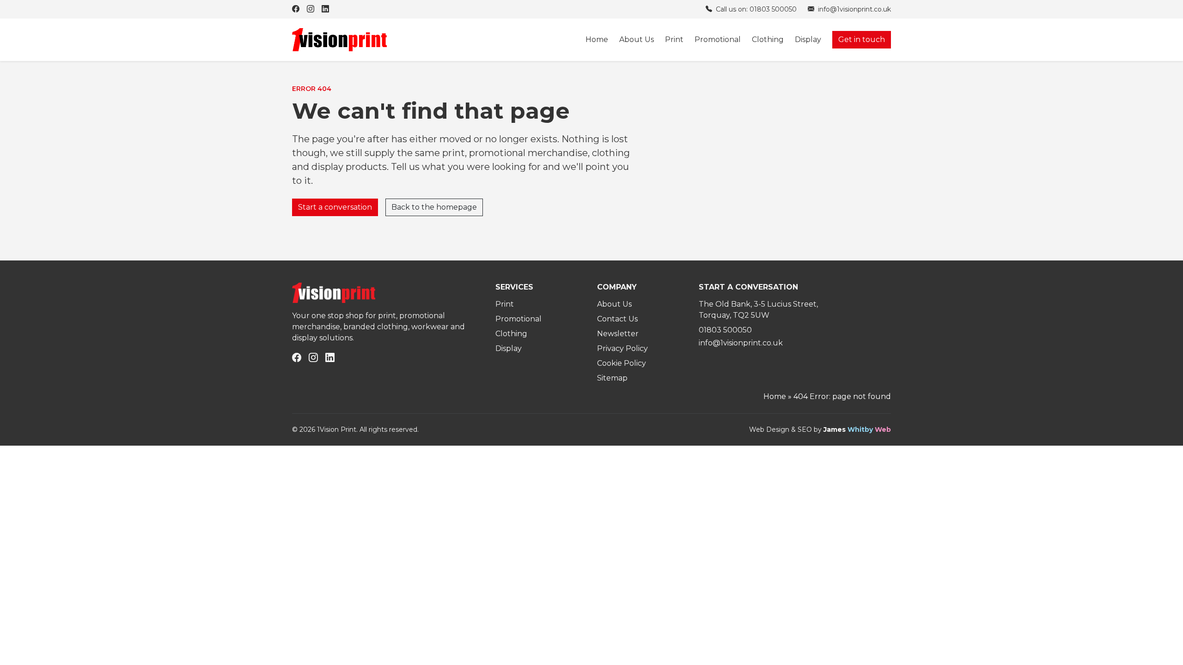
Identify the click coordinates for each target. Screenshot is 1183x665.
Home (596, 39)
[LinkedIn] (325, 9)
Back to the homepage (434, 207)
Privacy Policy (622, 348)
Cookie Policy (621, 363)
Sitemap (612, 378)
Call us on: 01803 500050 (755, 9)
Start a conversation (335, 207)
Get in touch (861, 39)
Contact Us (617, 318)
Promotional (718, 39)
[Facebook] (295, 9)
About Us (636, 39)
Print (674, 39)
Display (808, 39)
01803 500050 (725, 330)
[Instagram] (310, 9)
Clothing (768, 39)
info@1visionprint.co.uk (853, 9)
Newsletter (618, 333)
